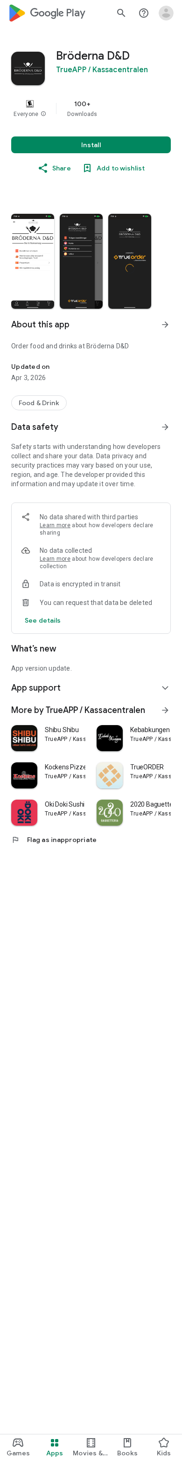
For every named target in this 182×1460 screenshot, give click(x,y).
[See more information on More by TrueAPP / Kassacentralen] (165, 710)
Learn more (55, 525)
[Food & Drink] (39, 403)
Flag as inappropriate (54, 839)
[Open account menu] (166, 13)
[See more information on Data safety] (165, 427)
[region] (91, 108)
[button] (43, 114)
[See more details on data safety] (43, 620)
